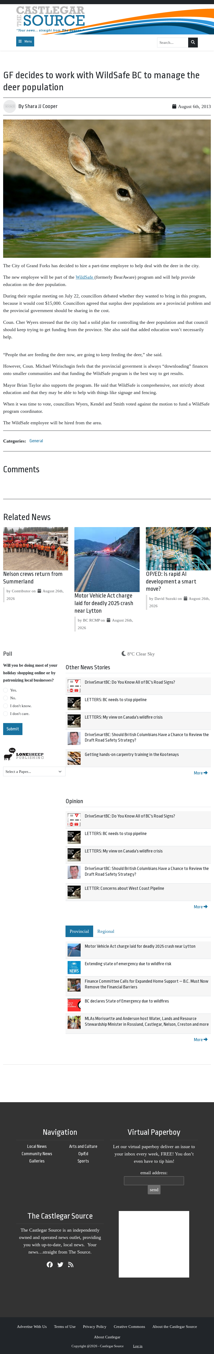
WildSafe (85, 277)
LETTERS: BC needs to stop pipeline (116, 699)
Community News (37, 1153)
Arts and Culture (83, 1146)
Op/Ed (83, 1153)
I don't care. (19, 714)
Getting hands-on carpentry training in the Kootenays (132, 754)
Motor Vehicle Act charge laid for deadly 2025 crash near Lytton (103, 603)
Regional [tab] (105, 931)
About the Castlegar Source (174, 1326)
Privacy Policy (94, 1326)
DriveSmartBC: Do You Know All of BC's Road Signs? (130, 682)
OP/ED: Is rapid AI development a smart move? (171, 582)
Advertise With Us (32, 1326)
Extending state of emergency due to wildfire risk (128, 963)
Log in (137, 1346)
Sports (83, 1161)
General (36, 440)
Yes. (13, 690)
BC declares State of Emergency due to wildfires (127, 1001)
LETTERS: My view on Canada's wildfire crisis (124, 717)
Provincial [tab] (79, 931)
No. (13, 698)
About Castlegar (107, 1337)
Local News (37, 1146)
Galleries (37, 1161)
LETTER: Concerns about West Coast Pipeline (124, 888)
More (199, 773)
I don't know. (21, 706)
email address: (154, 1172)
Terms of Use (65, 1326)
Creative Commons (129, 1326)
